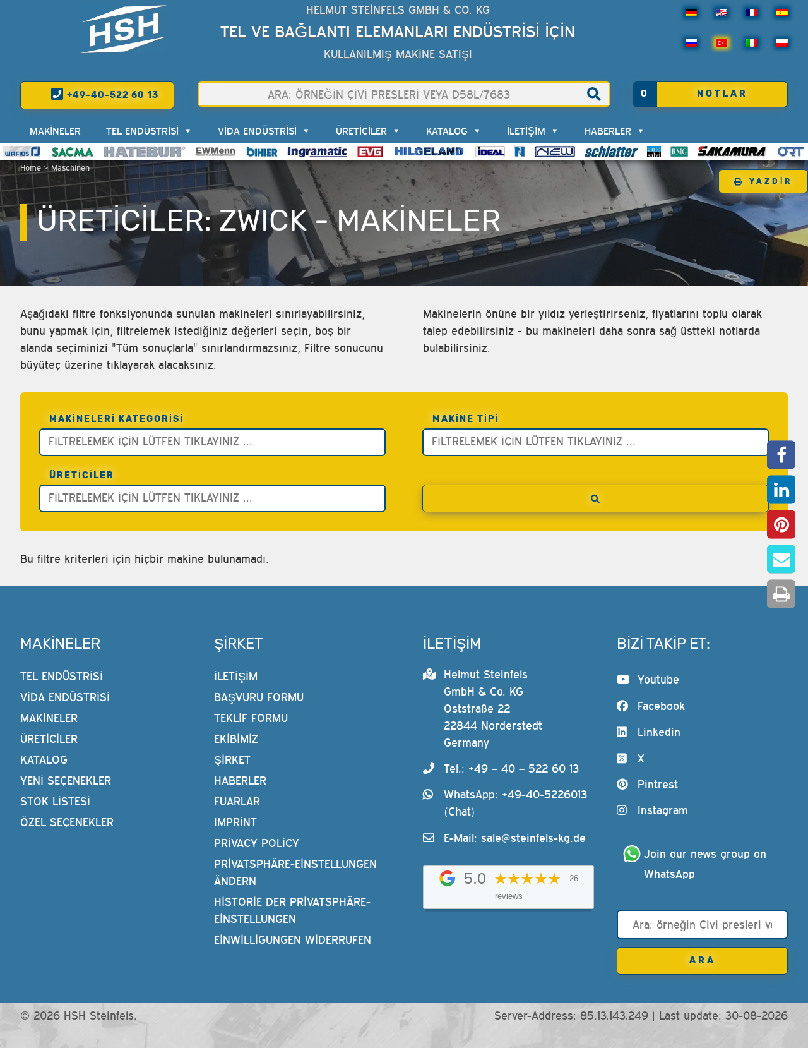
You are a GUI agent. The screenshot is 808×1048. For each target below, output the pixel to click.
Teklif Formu (251, 718)
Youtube (658, 679)
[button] (781, 454)
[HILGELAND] (429, 151)
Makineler (55, 130)
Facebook (661, 706)
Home (30, 167)
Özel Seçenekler (67, 822)
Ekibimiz (236, 738)
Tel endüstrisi (142, 130)
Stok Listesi (55, 801)
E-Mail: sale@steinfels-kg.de (515, 838)
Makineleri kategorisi (116, 419)
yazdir (770, 181)
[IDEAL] (490, 151)
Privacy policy (256, 843)
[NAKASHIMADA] (555, 151)
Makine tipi (465, 419)
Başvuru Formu (259, 697)
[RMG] (679, 151)
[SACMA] (72, 151)
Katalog (447, 130)
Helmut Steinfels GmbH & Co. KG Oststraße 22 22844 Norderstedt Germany (493, 708)
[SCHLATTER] (611, 151)
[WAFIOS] (21, 151)
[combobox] (212, 442)
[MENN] (216, 151)
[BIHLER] (262, 151)
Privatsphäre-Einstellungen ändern (295, 872)
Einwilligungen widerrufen (292, 939)
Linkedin (659, 731)
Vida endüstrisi (257, 130)
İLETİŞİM (526, 130)
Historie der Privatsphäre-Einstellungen (292, 910)
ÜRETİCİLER (361, 130)
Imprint (235, 822)
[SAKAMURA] (732, 151)
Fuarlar (237, 801)
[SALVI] (654, 151)
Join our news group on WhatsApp (707, 864)
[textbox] (216, 441)
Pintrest (658, 784)
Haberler (608, 130)
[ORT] (790, 151)
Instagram (663, 810)
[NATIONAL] (519, 151)
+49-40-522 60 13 (111, 95)
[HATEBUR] (144, 151)
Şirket (232, 759)
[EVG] (370, 151)
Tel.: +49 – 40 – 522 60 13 (511, 768)
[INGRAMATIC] (317, 151)
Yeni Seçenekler (65, 780)
